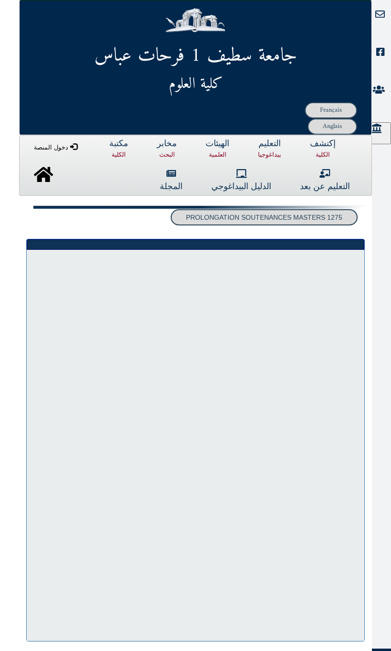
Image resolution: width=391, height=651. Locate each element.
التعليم (269, 148)
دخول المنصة (52, 147)
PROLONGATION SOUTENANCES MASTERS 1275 (264, 217)
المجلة (171, 186)
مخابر (167, 148)
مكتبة (118, 148)
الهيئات (217, 148)
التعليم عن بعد (325, 186)
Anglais (332, 126)
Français (331, 110)
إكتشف (323, 148)
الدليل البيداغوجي (241, 186)
